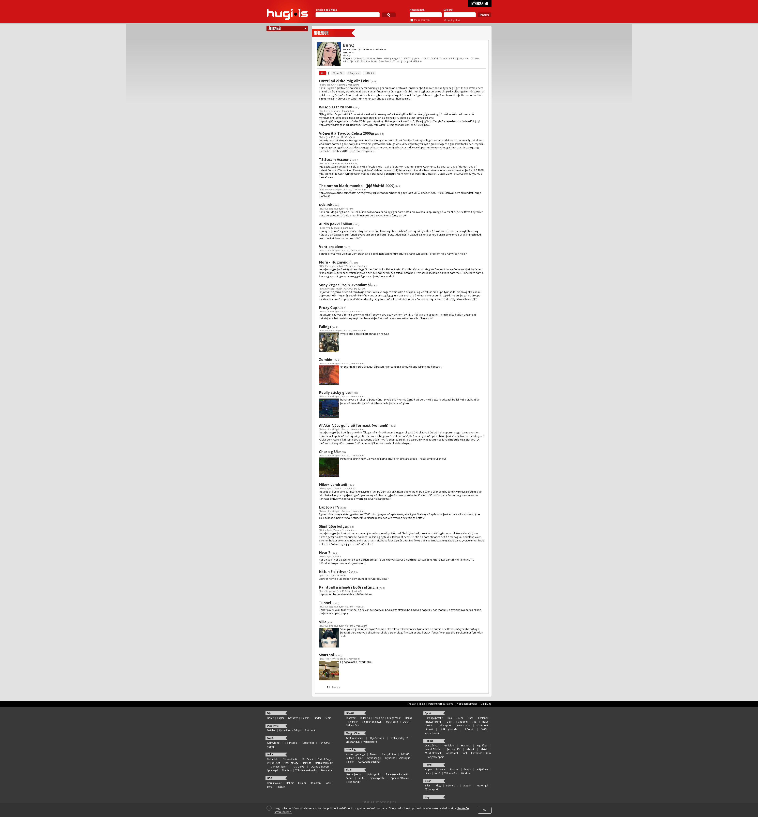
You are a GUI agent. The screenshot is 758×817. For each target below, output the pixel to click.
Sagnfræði (308, 742)
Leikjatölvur (482, 769)
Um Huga (486, 703)
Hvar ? (324, 552)
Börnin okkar (274, 783)
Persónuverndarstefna (440, 703)
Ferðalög (378, 718)
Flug (438, 785)
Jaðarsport (360, 58)
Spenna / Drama (400, 778)
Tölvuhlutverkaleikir (306, 770)
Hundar (371, 58)
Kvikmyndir (374, 774)
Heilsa (323, 488)
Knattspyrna (463, 725)
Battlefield (273, 759)
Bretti (374, 61)
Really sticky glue (334, 392)
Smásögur (404, 758)
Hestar (305, 718)
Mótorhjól (398, 61)
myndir (353, 73)
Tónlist (429, 740)
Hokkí (485, 721)
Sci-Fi (361, 778)
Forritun (365, 61)
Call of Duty (324, 759)
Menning (351, 749)
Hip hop (465, 745)
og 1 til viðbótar (413, 61)
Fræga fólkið (394, 718)
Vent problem (331, 246)
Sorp (269, 786)
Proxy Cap (328, 307)
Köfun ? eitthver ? (335, 571)
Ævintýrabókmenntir (369, 761)
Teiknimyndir (353, 781)
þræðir (338, 73)
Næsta (336, 687)
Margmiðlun (353, 733)
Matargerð (392, 721)
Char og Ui (328, 451)
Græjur (467, 769)
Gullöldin (449, 745)
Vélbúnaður (450, 773)
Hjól (475, 721)
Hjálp (422, 703)
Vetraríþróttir (432, 733)
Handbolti (462, 721)
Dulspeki (365, 718)
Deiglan (271, 730)
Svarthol (326, 654)
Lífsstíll (350, 713)
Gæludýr (293, 718)
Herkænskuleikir (324, 763)
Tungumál (324, 742)
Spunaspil (272, 770)
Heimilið (353, 721)
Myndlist (390, 758)
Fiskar (270, 718)
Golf (322, 110)
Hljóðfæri (482, 745)
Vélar (428, 781)
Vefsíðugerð (370, 741)
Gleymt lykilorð (452, 20)
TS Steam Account (335, 159)
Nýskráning (479, 3)
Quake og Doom (320, 766)
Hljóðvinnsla (377, 738)
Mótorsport (431, 789)
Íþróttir (429, 725)
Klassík (470, 749)
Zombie (325, 359)
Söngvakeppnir (435, 757)
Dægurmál (273, 725)
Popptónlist (451, 753)
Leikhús (350, 758)
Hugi (427, 797)
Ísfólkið (405, 754)
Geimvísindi (273, 742)
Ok (484, 810)
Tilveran (280, 786)
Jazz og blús (453, 749)
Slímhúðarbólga (333, 526)
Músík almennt (433, 753)
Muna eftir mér (422, 19)
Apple (428, 769)
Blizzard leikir (327, 250)
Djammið (354, 61)
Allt (322, 73)
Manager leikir (278, 766)
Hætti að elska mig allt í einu (345, 80)
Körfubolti (482, 725)
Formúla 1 (452, 785)
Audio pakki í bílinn (335, 224)
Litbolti (425, 58)
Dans (470, 718)
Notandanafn (417, 9)
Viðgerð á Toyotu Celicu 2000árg (348, 133)
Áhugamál (274, 28)
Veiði (451, 58)
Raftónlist (476, 753)
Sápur (349, 778)
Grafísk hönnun (439, 58)
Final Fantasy (291, 763)
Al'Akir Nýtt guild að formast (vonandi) (353, 425)
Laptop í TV (329, 507)
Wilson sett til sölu (335, 107)
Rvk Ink (325, 204)
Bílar (322, 137)
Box (449, 718)
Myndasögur (374, 758)
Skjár (349, 769)
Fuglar (280, 718)
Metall (484, 749)
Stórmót (469, 729)
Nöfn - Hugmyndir (335, 262)
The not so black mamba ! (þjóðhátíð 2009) (356, 185)
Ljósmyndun (462, 58)
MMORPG (299, 766)
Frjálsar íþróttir (433, 721)
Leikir (270, 754)
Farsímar (441, 769)
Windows (466, 773)
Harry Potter (389, 754)
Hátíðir (290, 783)
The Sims (287, 770)
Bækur (373, 754)
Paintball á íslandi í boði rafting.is (348, 587)
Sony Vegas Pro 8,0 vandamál (345, 284)
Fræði (270, 738)
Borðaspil (307, 759)
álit (370, 73)
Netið (437, 773)
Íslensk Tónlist (433, 749)
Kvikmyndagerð (392, 58)
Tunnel (325, 602)
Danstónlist (431, 745)
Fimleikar (483, 718)
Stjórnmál (310, 730)
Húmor (302, 783)
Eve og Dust (273, 763)
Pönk (464, 753)
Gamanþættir (353, 774)
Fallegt (325, 326)
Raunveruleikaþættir (397, 774)
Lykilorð (448, 9)
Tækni (428, 764)
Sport (428, 713)
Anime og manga (355, 754)
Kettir (328, 718)
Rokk (379, 58)
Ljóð (360, 758)
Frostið (412, 703)
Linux (428, 773)
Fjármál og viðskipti (290, 730)
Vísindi (270, 746)
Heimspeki (291, 742)
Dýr (269, 713)
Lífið (269, 778)
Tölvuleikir (326, 770)
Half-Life (324, 163)
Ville (322, 622)
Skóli (328, 783)
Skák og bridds (448, 729)
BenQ (349, 45)
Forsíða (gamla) (328, 591)
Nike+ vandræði (333, 484)
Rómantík (325, 84)
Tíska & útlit (385, 61)
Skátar (406, 721)
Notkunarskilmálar (467, 703)
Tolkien (350, 761)
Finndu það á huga (326, 9)
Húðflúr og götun (411, 58)
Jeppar (467, 785)
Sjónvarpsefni (377, 778)
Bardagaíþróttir (434, 718)
